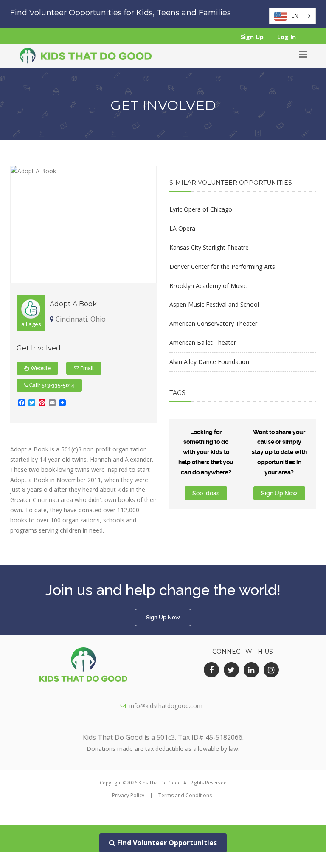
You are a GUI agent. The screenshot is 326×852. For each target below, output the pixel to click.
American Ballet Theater (202, 343)
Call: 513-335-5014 (51, 385)
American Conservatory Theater (213, 323)
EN (295, 16)
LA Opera (182, 228)
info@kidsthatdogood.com (165, 706)
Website (40, 368)
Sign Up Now (279, 493)
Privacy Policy (128, 795)
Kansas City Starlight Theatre (209, 247)
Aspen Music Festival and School (214, 304)
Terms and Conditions (185, 795)
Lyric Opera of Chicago (200, 209)
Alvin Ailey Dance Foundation (209, 362)
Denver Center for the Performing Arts (222, 266)
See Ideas (205, 493)
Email (86, 368)
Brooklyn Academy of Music (208, 286)
